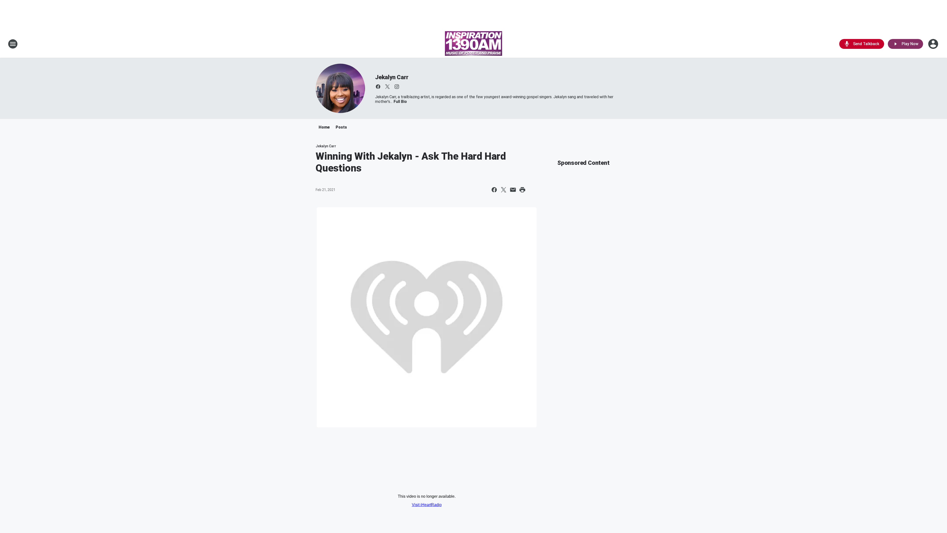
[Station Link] (473, 44)
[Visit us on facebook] (378, 87)
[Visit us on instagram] (397, 87)
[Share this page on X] (503, 189)
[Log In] (933, 44)
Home (324, 127)
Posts (341, 127)
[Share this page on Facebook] (494, 189)
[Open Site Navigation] (13, 44)
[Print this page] (522, 189)
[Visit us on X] (387, 87)
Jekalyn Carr (391, 77)
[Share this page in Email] (513, 189)
